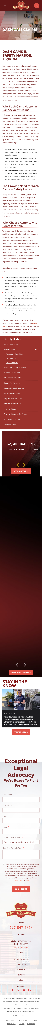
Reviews (21, 974)
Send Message (21, 889)
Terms (27, 880)
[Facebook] (12, 990)
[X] (18, 990)
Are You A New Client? (11, 837)
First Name (7, 794)
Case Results (21, 969)
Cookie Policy (11, 1024)
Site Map (21, 1024)
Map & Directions (21, 947)
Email (4, 827)
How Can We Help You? (12, 848)
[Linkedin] (29, 990)
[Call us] (36, 5)
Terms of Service (22, 1020)
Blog (21, 980)
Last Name (7, 805)
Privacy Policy (18, 880)
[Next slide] (23, 465)
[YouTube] (23, 990)
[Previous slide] (18, 465)
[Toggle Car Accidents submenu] (36, 349)
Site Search (31, 1024)
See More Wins (21, 471)
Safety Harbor (12, 339)
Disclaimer (33, 1020)
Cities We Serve (21, 959)
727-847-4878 (21, 927)
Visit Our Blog (21, 732)
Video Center (21, 964)
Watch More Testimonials (21, 672)
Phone (5, 816)
